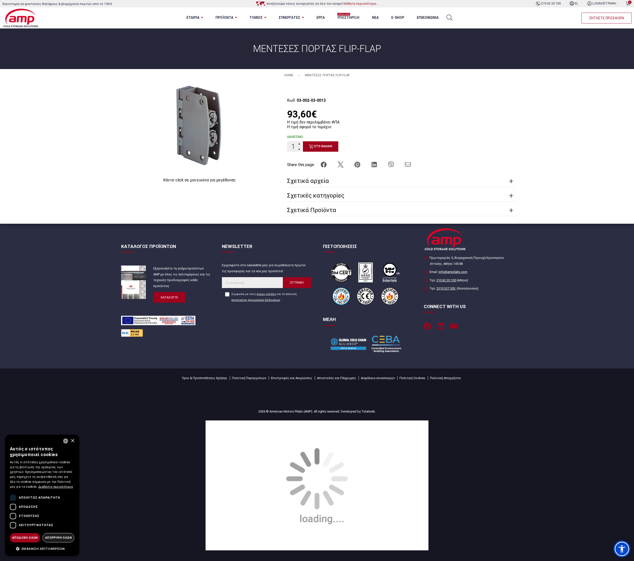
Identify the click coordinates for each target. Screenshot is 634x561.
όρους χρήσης (266, 294)
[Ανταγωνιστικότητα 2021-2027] (317, 485)
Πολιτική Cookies (412, 378)
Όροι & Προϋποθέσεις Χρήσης (204, 378)
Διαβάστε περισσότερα (55, 486)
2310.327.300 (446, 288)
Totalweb (368, 411)
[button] (622, 549)
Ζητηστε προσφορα (606, 18)
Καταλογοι (169, 297)
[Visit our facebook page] (427, 326)
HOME (288, 75)
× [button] (72, 441)
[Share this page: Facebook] (324, 164)
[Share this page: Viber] (391, 164)
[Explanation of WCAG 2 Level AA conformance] (132, 333)
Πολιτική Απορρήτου (445, 378)
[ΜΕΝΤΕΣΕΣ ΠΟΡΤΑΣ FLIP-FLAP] (199, 127)
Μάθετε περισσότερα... (360, 3)
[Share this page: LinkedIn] (374, 164)
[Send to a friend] (408, 164)
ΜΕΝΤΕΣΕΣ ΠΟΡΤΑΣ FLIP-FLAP (327, 75)
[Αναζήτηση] (449, 17)
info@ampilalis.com (453, 272)
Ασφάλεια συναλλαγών (378, 378)
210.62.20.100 (446, 280)
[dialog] (42, 495)
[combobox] (65, 441)
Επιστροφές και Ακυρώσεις (291, 378)
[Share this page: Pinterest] (357, 164)
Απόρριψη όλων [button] (58, 537)
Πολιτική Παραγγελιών (249, 378)
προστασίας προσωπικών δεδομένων (255, 300)
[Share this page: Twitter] (341, 164)
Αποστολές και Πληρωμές (336, 378)
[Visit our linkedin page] (440, 326)
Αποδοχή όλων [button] (25, 537)
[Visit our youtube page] (453, 326)
